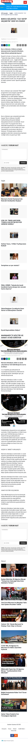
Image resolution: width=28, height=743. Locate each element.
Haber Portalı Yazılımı (9, 740)
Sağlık (11, 13)
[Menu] (25, 2)
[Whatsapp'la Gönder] (9, 45)
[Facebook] (2, 45)
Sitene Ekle (13, 730)
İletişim (15, 729)
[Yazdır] (18, 45)
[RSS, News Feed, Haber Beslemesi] (16, 735)
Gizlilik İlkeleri (21, 729)
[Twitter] (4, 45)
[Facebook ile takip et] (12, 735)
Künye (9, 729)
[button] (20, 45)
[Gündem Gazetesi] (7, 2)
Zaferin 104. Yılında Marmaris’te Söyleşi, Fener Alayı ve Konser (16, 7)
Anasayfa (5, 13)
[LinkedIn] (7, 45)
